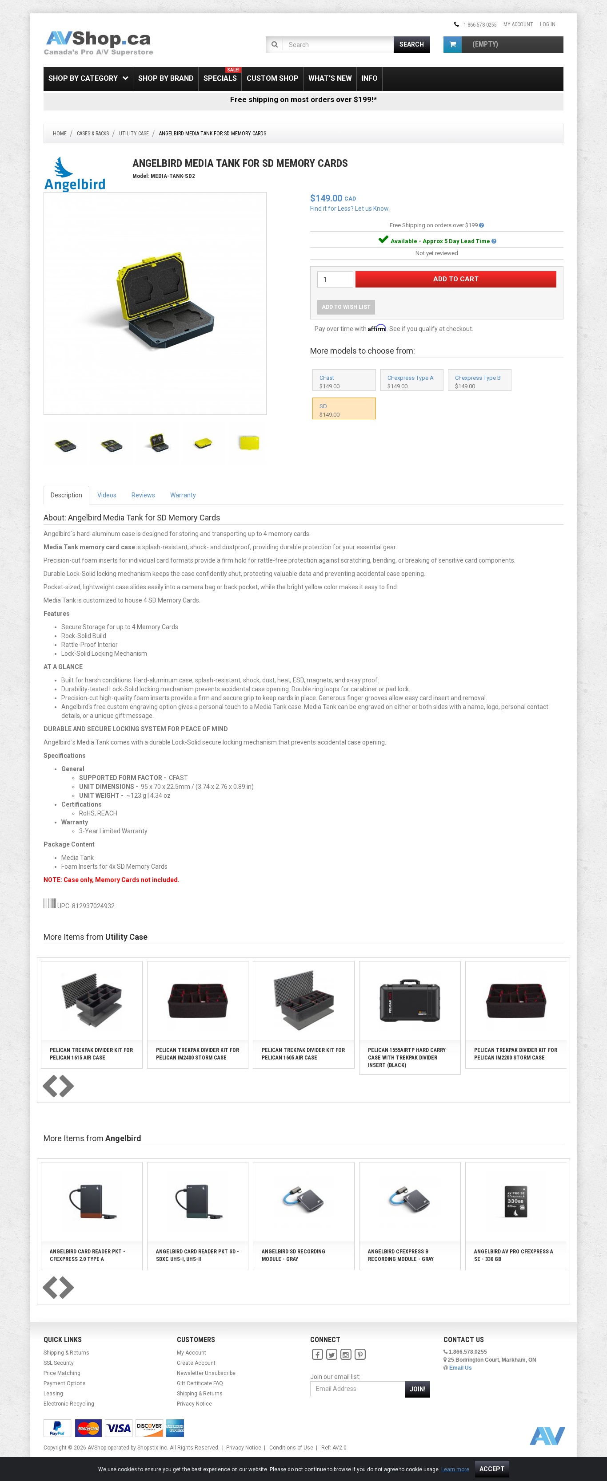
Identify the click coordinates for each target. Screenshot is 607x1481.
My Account (518, 24)
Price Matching (62, 1373)
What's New (330, 78)
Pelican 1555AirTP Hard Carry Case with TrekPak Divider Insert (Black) (407, 1057)
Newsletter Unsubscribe (206, 1373)
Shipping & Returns (66, 1353)
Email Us (460, 1368)
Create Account (196, 1363)
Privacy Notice (194, 1404)
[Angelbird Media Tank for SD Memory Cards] (155, 303)
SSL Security (59, 1363)
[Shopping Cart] (452, 44)
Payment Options (65, 1383)
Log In (547, 24)
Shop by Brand (166, 78)
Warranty (183, 495)
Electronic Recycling (69, 1404)
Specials (222, 75)
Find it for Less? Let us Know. (350, 208)
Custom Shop (273, 78)
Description (66, 495)
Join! (418, 1389)
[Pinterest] (360, 1354)
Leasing (53, 1393)
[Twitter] (331, 1354)
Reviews (143, 495)
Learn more (455, 1469)
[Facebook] (317, 1354)
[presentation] (49, 1087)
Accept (492, 1469)
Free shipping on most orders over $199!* (303, 99)
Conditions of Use (291, 1448)
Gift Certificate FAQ (200, 1383)
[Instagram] (346, 1354)
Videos (106, 495)
